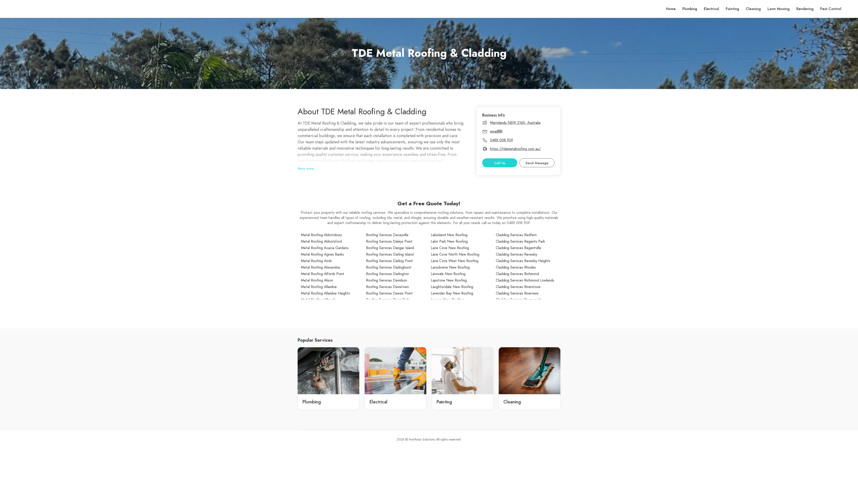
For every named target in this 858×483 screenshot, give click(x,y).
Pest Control (830, 8)
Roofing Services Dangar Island (390, 248)
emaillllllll (496, 131)
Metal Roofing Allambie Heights (325, 293)
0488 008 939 (501, 140)
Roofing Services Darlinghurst (388, 267)
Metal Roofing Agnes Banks (322, 254)
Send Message (537, 163)
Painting (732, 8)
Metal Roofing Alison (317, 280)
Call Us (499, 163)
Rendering (805, 8)
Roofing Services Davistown (387, 286)
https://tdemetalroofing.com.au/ (515, 148)
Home (671, 8)
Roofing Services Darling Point (389, 260)
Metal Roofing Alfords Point (322, 273)
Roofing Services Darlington (387, 273)
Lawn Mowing (779, 8)
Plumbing (689, 8)
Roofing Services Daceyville (387, 235)
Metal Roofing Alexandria (320, 267)
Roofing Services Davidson (386, 280)
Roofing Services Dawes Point (389, 293)
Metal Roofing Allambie (319, 286)
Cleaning (753, 8)
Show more (306, 168)
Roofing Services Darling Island (390, 254)
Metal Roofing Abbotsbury (321, 235)
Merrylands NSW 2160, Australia (515, 122)
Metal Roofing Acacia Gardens (325, 248)
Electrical (711, 8)
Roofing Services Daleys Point (389, 241)
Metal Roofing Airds (316, 260)
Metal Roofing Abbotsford (321, 241)
